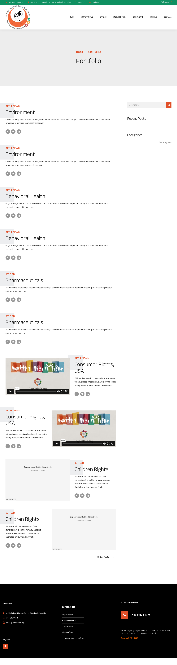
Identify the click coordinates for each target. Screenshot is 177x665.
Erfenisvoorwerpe (69, 620)
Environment (20, 112)
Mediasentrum (119, 17)
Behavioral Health (25, 196)
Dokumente (138, 17)
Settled (10, 274)
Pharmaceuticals (24, 280)
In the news (13, 106)
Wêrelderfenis (67, 632)
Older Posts (103, 557)
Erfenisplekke (67, 626)
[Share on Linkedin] (19, 131)
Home (80, 52)
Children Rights (91, 469)
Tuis (72, 17)
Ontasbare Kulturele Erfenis (73, 638)
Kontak (153, 17)
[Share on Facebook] (8, 131)
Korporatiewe (86, 17)
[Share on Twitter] (13, 131)
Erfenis (103, 17)
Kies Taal (167, 17)
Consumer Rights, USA (94, 367)
